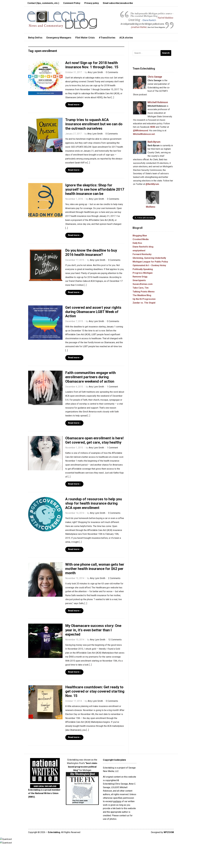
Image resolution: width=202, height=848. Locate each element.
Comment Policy (71, 3)
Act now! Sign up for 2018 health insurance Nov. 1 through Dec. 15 (91, 65)
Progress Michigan (143, 273)
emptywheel (139, 250)
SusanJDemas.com (143, 284)
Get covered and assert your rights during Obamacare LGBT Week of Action (93, 311)
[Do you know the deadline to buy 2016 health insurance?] (45, 265)
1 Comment (112, 386)
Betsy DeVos (35, 37)
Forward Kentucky (142, 254)
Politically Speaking (143, 269)
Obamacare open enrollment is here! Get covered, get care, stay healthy (94, 440)
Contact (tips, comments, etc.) (43, 3)
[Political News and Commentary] (62, 19)
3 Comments (113, 199)
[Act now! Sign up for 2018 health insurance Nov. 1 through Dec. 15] (45, 77)
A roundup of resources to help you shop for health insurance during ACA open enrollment (93, 503)
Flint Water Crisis (85, 37)
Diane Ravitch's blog (143, 246)
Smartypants (139, 280)
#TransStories (107, 37)
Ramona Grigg (140, 276)
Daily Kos (137, 243)
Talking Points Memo (144, 291)
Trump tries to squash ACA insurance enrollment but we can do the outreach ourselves (93, 124)
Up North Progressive (144, 299)
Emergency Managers (58, 37)
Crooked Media (141, 239)
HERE (152, 127)
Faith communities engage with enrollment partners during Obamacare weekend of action (90, 377)
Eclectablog (54, 832)
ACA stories (126, 37)
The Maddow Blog (142, 295)
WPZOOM (169, 832)
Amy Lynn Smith (95, 72)
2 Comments (114, 578)
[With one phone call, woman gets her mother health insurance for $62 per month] (45, 579)
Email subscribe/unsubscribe (118, 3)
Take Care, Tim (141, 287)
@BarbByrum (152, 184)
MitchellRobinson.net (144, 134)
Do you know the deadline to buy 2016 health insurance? (91, 252)
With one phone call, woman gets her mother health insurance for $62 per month (94, 568)
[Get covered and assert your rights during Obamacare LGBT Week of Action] (45, 322)
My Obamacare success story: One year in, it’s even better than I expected (93, 630)
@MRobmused (140, 130)
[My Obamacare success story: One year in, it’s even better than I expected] (45, 640)
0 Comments (112, 72)
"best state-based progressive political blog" (83, 767)
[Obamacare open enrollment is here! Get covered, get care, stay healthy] (45, 453)
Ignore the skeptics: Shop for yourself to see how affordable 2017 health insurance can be (94, 189)
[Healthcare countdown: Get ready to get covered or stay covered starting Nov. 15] (45, 702)
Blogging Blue (140, 235)
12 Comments (115, 639)
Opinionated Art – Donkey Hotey (149, 265)
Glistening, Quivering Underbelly (149, 258)
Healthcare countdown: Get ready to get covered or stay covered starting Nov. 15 (94, 691)
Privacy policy (91, 3)
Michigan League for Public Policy (150, 261)
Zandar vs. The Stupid (144, 302)
